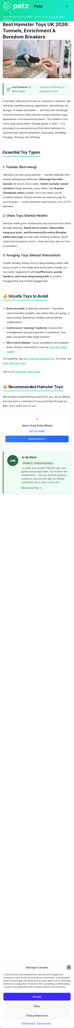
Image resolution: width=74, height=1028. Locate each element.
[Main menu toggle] (67, 6)
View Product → (37, 439)
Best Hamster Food (14, 363)
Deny (37, 1006)
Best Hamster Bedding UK (38, 358)
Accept (37, 996)
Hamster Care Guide (28, 371)
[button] (69, 967)
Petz (38, 6)
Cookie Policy (28, 1023)
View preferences (37, 1015)
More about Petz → (31, 488)
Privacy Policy (44, 1023)
